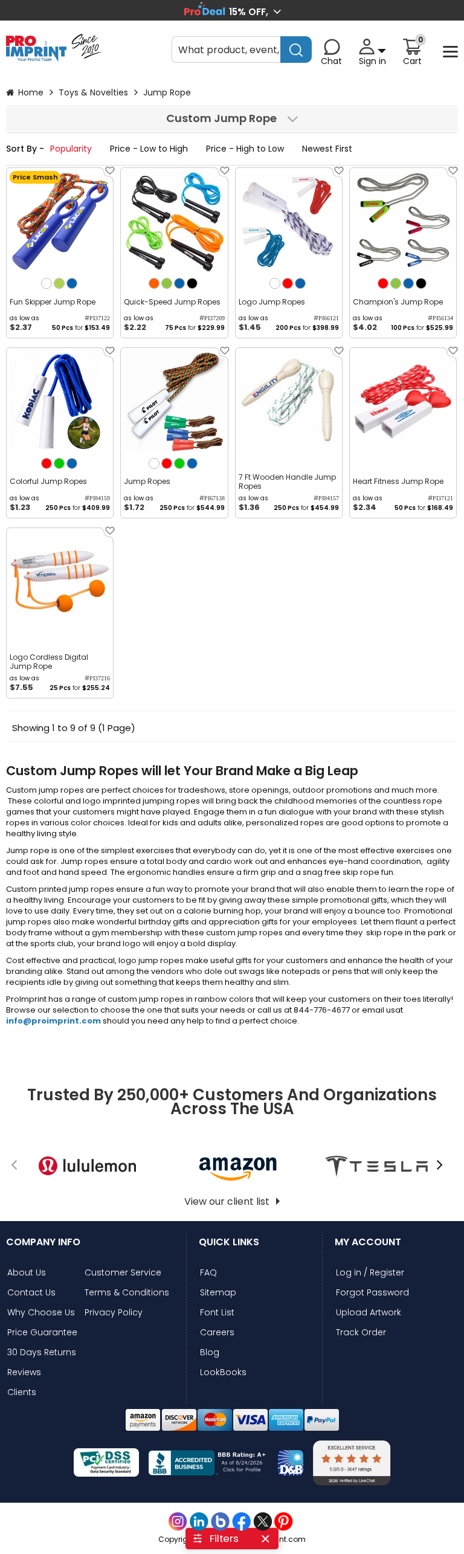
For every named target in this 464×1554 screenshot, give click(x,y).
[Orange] (154, 283)
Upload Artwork (368, 1312)
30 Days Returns (41, 1352)
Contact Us (31, 1293)
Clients (21, 1392)
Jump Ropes (147, 481)
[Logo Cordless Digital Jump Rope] (60, 581)
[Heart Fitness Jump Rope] (403, 401)
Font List (217, 1312)
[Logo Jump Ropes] (289, 221)
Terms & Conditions (127, 1293)
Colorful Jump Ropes (48, 481)
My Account (368, 1242)
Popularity (72, 149)
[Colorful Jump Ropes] (60, 401)
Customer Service (123, 1273)
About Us (26, 1273)
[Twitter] (262, 1521)
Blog (209, 1352)
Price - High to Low (246, 149)
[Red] (287, 283)
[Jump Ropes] (174, 401)
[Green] (59, 463)
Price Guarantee (42, 1332)
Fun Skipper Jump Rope (52, 301)
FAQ (208, 1273)
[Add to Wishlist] (108, 175)
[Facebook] (241, 1521)
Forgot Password (372, 1293)
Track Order (361, 1332)
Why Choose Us (41, 1312)
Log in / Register (370, 1273)
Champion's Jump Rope (398, 301)
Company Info (43, 1242)
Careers (217, 1332)
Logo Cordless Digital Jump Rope (49, 662)
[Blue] (72, 283)
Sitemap (218, 1293)
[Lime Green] (59, 283)
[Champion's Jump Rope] (403, 221)
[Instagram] (178, 1521)
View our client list (226, 1201)
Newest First (327, 149)
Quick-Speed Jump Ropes (172, 301)
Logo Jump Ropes (272, 301)
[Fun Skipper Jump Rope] (60, 221)
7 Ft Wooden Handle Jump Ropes (287, 481)
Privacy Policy (114, 1312)
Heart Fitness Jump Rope (398, 481)
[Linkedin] (199, 1521)
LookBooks (223, 1372)
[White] (46, 283)
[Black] (192, 283)
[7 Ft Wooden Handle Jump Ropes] (289, 401)
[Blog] (220, 1521)
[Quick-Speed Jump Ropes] (174, 221)
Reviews (24, 1372)
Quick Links (229, 1242)
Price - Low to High (150, 149)
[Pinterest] (283, 1521)
